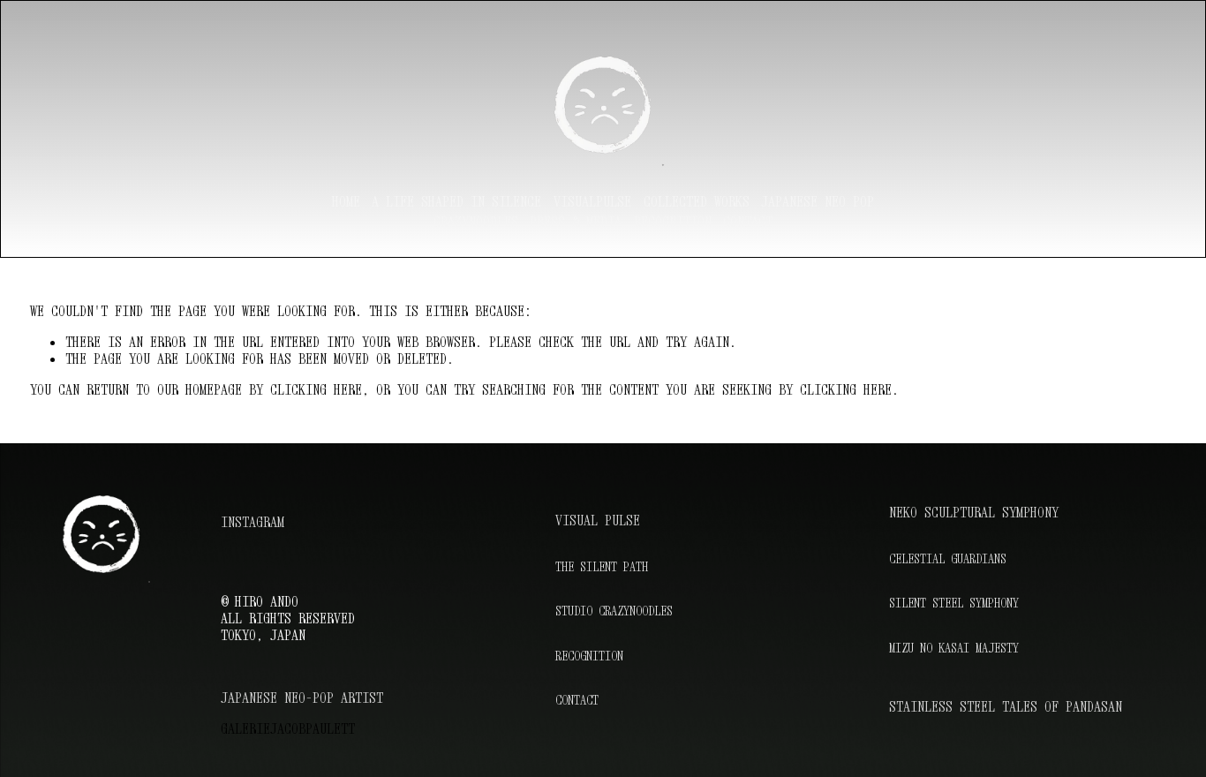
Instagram (252, 522)
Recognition (589, 655)
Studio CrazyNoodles (614, 610)
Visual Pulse (597, 520)
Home (346, 201)
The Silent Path (601, 566)
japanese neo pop (817, 201)
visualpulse (592, 201)
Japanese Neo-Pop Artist (302, 698)
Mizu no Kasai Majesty (954, 647)
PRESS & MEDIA (576, 221)
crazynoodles (475, 221)
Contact (748, 221)
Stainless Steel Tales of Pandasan (1005, 706)
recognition (673, 221)
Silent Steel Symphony (954, 602)
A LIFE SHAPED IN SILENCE (456, 201)
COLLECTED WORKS (697, 201)
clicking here (316, 389)
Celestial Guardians (947, 558)
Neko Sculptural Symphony (974, 512)
